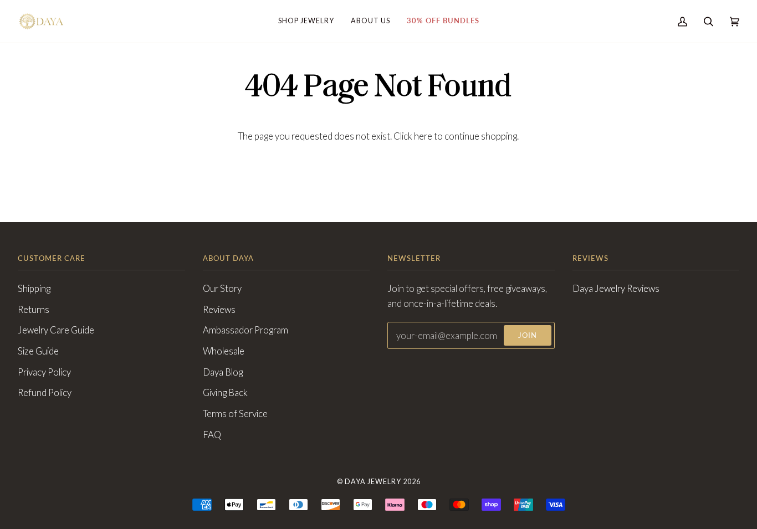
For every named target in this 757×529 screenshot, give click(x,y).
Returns (33, 309)
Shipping (34, 288)
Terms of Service (235, 413)
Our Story (222, 288)
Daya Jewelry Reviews (615, 288)
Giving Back (225, 392)
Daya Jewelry (373, 481)
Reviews (219, 309)
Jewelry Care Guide (56, 330)
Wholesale (223, 351)
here (423, 136)
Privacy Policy (44, 372)
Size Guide (38, 351)
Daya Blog (223, 372)
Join (527, 335)
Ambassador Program (245, 330)
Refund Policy (44, 392)
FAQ (212, 434)
